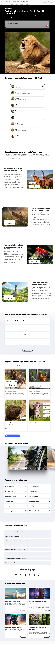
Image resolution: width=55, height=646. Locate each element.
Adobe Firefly (14, 1)
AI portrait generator (34, 501)
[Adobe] (2, 1)
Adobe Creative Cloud (6, 4)
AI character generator (10, 496)
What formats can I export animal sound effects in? (15, 549)
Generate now (28, 350)
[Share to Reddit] (34, 575)
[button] (48, 2)
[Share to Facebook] (16, 575)
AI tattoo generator (33, 496)
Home (1, 4)
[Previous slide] (8, 458)
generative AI (20, 173)
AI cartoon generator (34, 486)
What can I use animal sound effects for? (13, 536)
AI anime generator (9, 506)
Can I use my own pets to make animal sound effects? (15, 558)
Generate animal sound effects (27, 143)
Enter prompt (8, 22)
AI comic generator (33, 506)
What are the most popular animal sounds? (13, 562)
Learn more (23, 610)
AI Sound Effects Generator (23, 4)
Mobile (24, 1)
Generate (18, 1)
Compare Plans (28, 1)
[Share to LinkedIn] (25, 575)
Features (17, 4)
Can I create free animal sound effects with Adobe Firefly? (16, 540)
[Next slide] (47, 458)
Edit (21, 1)
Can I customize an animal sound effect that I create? (15, 554)
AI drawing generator (34, 491)
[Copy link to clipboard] (39, 575)
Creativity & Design (7, 1)
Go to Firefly (45, 1)
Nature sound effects (34, 511)
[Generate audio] (47, 26)
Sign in (52, 1)
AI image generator (9, 486)
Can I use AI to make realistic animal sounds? (14, 531)
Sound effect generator (10, 511)
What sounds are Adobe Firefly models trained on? (15, 545)
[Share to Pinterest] (30, 575)
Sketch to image (9, 501)
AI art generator (9, 491)
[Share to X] (20, 575)
